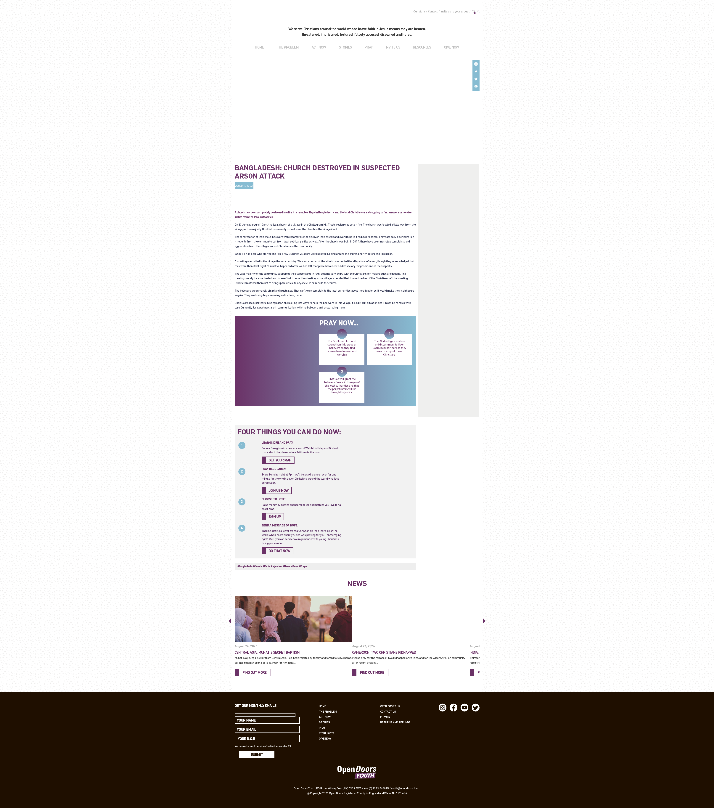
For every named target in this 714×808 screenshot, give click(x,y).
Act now (324, 717)
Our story (419, 11)
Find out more (255, 673)
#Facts (266, 566)
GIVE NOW (451, 47)
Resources (326, 733)
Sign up (275, 517)
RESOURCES (422, 47)
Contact (433, 11)
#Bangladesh (244, 566)
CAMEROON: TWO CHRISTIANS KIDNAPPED (384, 653)
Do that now (279, 551)
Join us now (279, 491)
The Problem (328, 711)
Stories (324, 722)
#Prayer (303, 566)
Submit (257, 755)
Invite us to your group (454, 11)
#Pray (294, 566)
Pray (368, 47)
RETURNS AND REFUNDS (395, 722)
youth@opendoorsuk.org (405, 788)
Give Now (325, 738)
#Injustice (276, 566)
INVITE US (392, 47)
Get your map (280, 460)
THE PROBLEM (288, 47)
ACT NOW (319, 47)
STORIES (345, 47)
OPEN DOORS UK (390, 706)
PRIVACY (385, 717)
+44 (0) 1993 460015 (376, 788)
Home (259, 47)
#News (286, 566)
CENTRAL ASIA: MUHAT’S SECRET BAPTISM (267, 653)
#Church (257, 566)
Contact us (388, 711)
